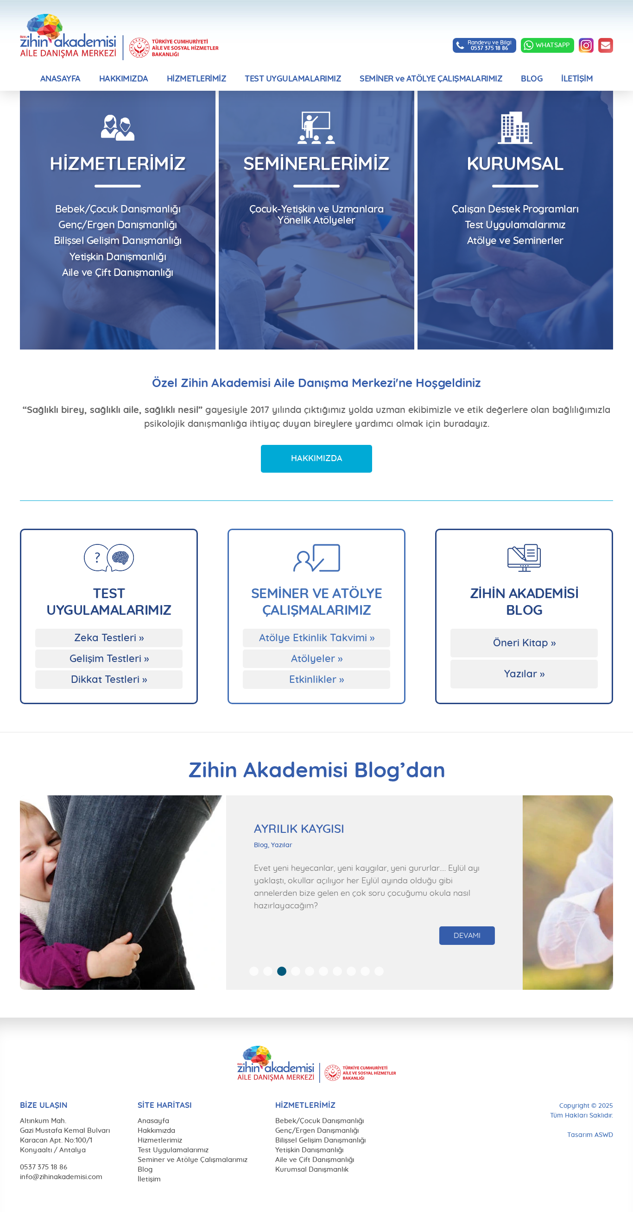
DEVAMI (598, 923)
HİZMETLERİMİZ (197, 79)
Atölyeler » (316, 659)
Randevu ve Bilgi (490, 45)
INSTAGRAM (586, 45)
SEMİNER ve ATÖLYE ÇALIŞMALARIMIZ (431, 79)
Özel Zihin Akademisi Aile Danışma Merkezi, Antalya (119, 37)
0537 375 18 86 (43, 1167)
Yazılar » (524, 674)
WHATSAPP (553, 45)
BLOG (532, 79)
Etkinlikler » (316, 680)
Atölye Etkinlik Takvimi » (316, 638)
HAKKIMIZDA (123, 79)
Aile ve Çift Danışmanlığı (117, 273)
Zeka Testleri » (109, 638)
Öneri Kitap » (524, 643)
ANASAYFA (60, 79)
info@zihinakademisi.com (605, 45)
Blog (145, 1169)
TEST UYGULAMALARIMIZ (293, 79)
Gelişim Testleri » (109, 659)
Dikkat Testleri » (109, 680)
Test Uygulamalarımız (515, 225)
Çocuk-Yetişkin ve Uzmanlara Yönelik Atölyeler (316, 214)
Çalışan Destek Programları (515, 209)
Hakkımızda (156, 1130)
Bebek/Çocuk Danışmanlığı (117, 209)
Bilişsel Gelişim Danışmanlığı (118, 241)
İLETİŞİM (577, 79)
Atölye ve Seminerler (515, 241)
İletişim (149, 1179)
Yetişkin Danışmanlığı (118, 257)
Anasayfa (153, 1121)
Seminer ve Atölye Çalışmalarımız (192, 1159)
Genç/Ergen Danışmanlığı (117, 225)
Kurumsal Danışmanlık (311, 1169)
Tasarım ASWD (590, 1135)
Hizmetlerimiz (160, 1140)
